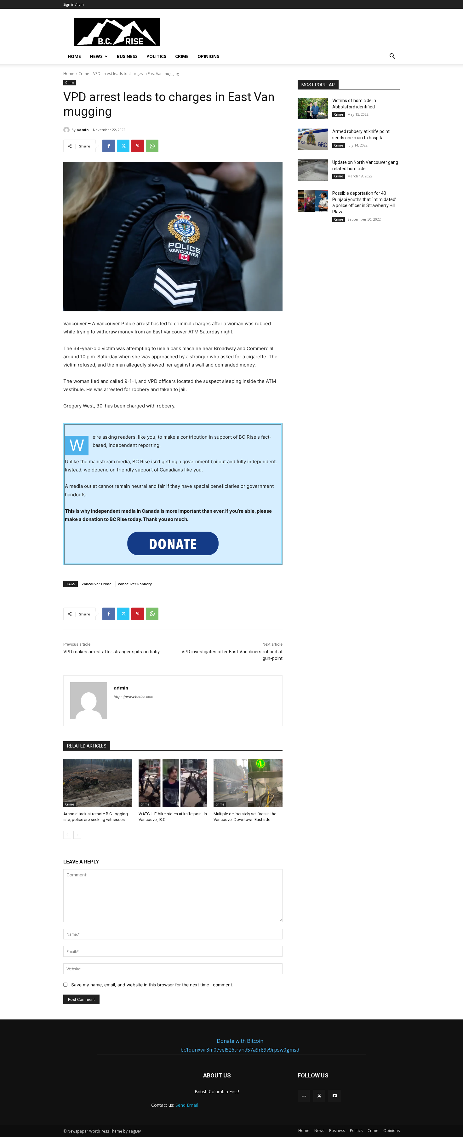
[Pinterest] (137, 146)
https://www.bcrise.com (133, 697)
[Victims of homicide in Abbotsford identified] (313, 108)
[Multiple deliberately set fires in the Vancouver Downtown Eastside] (248, 783)
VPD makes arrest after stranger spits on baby (111, 652)
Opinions (208, 56)
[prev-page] (67, 835)
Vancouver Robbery (135, 583)
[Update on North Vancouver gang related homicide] (313, 170)
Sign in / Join (73, 4)
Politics (156, 56)
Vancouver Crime (96, 583)
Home (74, 56)
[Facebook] (108, 146)
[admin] (67, 130)
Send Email (186, 1105)
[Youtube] (335, 1096)
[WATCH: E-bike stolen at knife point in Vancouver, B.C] (173, 783)
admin (83, 129)
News (96, 56)
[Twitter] (123, 146)
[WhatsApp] (152, 146)
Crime (182, 56)
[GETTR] (304, 1096)
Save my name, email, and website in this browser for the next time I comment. (152, 984)
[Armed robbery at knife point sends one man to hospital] (313, 139)
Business (127, 56)
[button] (392, 57)
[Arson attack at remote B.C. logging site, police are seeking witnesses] (97, 783)
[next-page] (77, 835)
